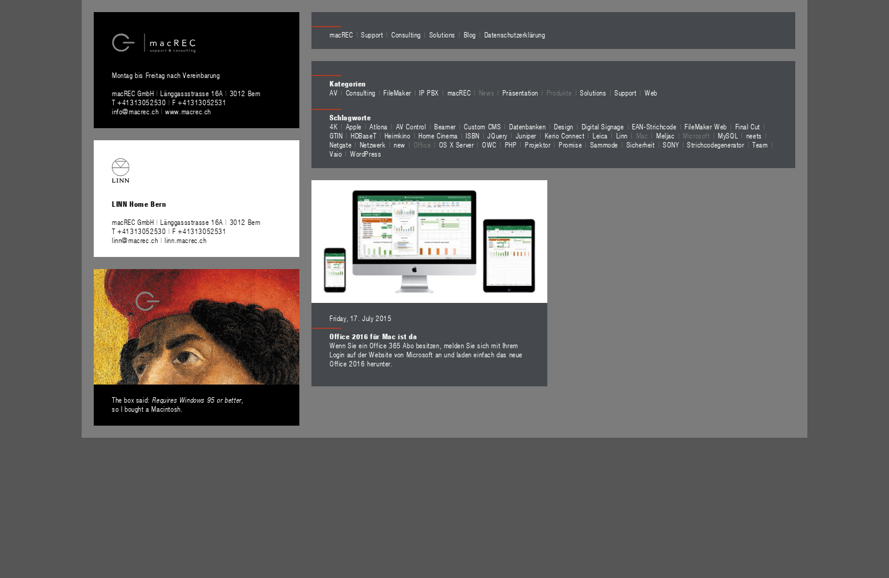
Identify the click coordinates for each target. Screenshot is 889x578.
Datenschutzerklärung (514, 34)
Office (422, 144)
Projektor (537, 144)
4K (333, 126)
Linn (622, 135)
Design (563, 126)
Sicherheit (641, 144)
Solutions (442, 34)
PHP (511, 144)
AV (333, 92)
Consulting (406, 34)
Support (372, 34)
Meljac (665, 135)
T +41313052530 (140, 102)
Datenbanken (527, 126)
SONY (671, 144)
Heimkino (398, 135)
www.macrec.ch (188, 111)
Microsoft (696, 135)
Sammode (604, 144)
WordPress (365, 153)
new (399, 144)
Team (759, 144)
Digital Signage (603, 126)
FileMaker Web (706, 126)
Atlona (379, 126)
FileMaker (397, 92)
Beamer (445, 126)
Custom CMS (482, 126)
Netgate (340, 144)
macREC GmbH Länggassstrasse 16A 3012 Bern (186, 93)
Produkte (559, 92)
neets (754, 135)
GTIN (336, 135)
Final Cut (747, 126)
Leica (600, 135)
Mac (642, 135)
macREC (341, 34)
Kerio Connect (565, 135)
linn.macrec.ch (185, 240)
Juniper (526, 135)
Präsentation (520, 92)
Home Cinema (438, 135)
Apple (354, 126)
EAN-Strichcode (654, 126)
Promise (570, 144)
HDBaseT (363, 135)
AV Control (411, 126)
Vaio (336, 153)
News (486, 92)
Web (651, 92)
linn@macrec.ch (135, 240)
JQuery (497, 135)
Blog (470, 34)
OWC (489, 144)
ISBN (472, 135)
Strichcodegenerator (715, 144)
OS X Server (456, 144)
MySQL (728, 135)
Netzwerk (373, 144)
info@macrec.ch (135, 111)
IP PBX (429, 92)
